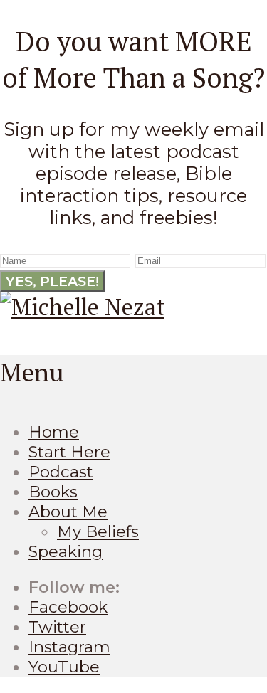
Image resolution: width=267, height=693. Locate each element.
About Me (68, 512)
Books (53, 492)
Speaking (65, 551)
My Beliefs (98, 531)
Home (53, 432)
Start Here (69, 452)
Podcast (60, 472)
